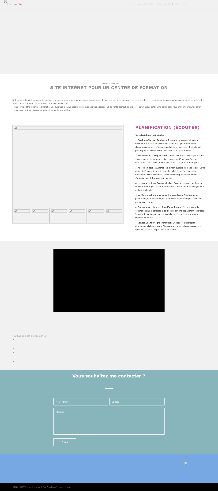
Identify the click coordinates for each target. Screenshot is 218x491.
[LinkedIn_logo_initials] (190, 468)
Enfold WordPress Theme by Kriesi (55, 487)
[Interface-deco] (58, 216)
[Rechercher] (184, 4)
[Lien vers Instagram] (201, 3)
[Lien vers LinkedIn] (197, 3)
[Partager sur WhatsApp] (16, 348)
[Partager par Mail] (16, 361)
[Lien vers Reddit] (206, 3)
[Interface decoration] (68, 166)
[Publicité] (96, 216)
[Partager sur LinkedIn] (16, 352)
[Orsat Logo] (13, 4)
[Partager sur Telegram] (16, 357)
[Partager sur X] (16, 343)
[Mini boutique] (114, 216)
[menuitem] (142, 4)
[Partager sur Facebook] (16, 339)
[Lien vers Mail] (211, 3)
